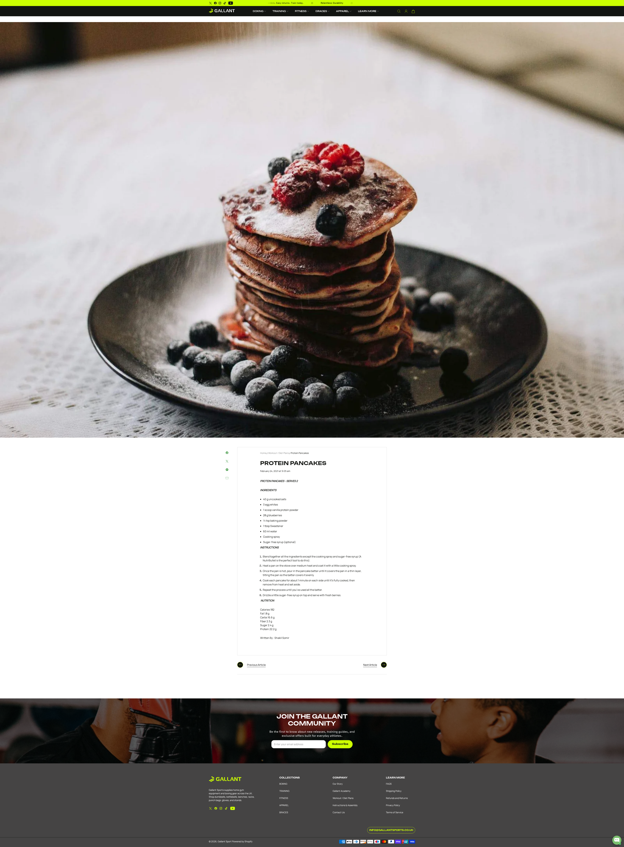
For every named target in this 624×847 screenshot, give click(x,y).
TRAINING (284, 790)
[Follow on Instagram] (220, 3)
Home (263, 453)
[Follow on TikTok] (224, 3)
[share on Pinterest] (227, 469)
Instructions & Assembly (345, 805)
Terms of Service (394, 812)
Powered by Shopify (242, 841)
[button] (259, 11)
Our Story (338, 783)
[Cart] (413, 11)
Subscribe (340, 744)
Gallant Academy (341, 790)
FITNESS (283, 798)
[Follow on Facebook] (215, 3)
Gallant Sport (225, 841)
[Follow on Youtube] (230, 3)
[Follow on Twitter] (210, 3)
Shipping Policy (393, 790)
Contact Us (339, 812)
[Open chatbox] (616, 840)
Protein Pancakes (300, 453)
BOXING (283, 783)
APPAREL (284, 805)
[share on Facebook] (227, 452)
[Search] (399, 11)
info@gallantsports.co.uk (391, 830)
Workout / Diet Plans (278, 453)
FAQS (389, 783)
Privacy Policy (393, 805)
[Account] (406, 11)
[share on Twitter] (227, 461)
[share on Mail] (227, 478)
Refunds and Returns (397, 798)
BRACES (283, 812)
